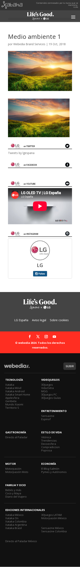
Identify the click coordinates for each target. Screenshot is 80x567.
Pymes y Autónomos (54, 472)
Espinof (46, 419)
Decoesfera (48, 443)
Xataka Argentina (16, 524)
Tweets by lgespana (21, 153)
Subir (70, 366)
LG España (21, 320)
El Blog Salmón (50, 468)
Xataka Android (15, 391)
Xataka (9, 384)
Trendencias (49, 440)
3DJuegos (47, 384)
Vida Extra (47, 388)
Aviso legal (39, 320)
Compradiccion (50, 447)
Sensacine (47, 415)
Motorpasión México (54, 518)
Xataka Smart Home (17, 394)
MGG (44, 391)
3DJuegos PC (49, 394)
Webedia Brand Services (29, 44)
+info (75, 7)
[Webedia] (17, 367)
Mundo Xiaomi (14, 404)
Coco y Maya (13, 493)
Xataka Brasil (13, 528)
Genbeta (10, 401)
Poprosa (46, 450)
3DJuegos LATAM (51, 514)
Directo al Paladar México (21, 541)
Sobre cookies (59, 320)
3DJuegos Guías (51, 397)
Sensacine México (52, 528)
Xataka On (11, 518)
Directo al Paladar (16, 437)
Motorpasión (13, 468)
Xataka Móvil (13, 388)
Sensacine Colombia (54, 531)
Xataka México (14, 514)
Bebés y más (13, 490)
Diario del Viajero (16, 496)
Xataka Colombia (15, 521)
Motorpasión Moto (16, 472)
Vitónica (46, 437)
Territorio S (12, 407)
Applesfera (12, 397)
